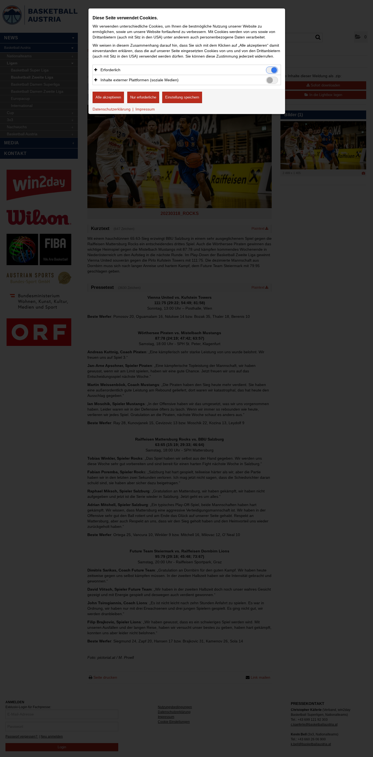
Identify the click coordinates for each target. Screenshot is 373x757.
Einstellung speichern (182, 97)
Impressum (145, 109)
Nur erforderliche (143, 97)
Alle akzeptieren (108, 97)
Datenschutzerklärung (112, 109)
